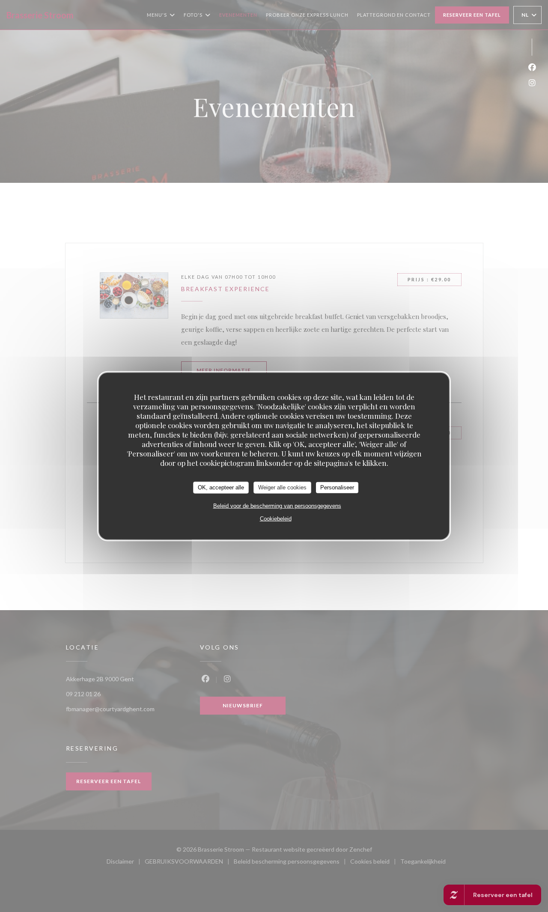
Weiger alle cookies (282, 487)
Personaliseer (337, 487)
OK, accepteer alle (221, 487)
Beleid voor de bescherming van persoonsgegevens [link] (277, 505)
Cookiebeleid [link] (276, 518)
